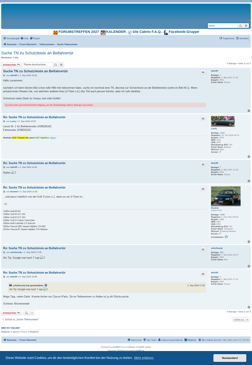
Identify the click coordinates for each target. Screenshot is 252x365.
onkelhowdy (217, 248)
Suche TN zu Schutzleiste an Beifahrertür (37, 53)
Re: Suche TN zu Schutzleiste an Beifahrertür (34, 117)
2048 (222, 215)
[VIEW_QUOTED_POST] (46, 285)
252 (221, 252)
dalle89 (214, 71)
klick (53, 138)
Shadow (215, 208)
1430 (222, 133)
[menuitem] (24, 38)
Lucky (214, 128)
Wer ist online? (10, 328)
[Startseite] (50, 8)
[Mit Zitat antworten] (203, 72)
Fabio (16, 57)
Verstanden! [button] (230, 357)
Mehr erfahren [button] (144, 357)
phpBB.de (139, 350)
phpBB (115, 347)
